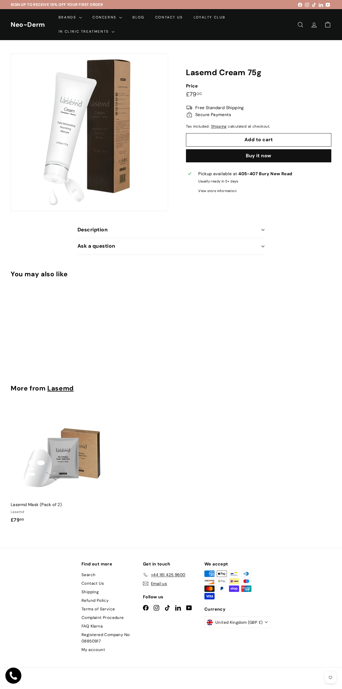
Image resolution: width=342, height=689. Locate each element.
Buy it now (258, 155)
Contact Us (92, 583)
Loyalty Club (210, 17)
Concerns (105, 17)
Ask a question (96, 246)
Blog (138, 17)
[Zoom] (89, 132)
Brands (68, 17)
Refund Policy (94, 600)
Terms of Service (98, 609)
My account (93, 649)
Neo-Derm (28, 24)
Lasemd (60, 388)
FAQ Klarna (92, 626)
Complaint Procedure (102, 617)
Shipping (219, 126)
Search (88, 574)
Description (92, 229)
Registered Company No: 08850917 (105, 638)
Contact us (169, 17)
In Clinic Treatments (85, 31)
